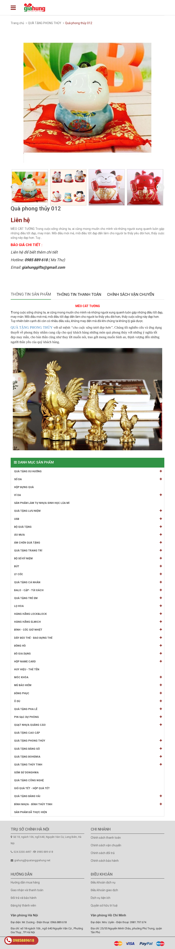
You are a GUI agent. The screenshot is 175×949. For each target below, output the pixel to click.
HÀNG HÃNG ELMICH (27, 621)
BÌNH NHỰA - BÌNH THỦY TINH (33, 804)
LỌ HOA (19, 606)
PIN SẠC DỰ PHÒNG (26, 717)
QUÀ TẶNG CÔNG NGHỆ (29, 780)
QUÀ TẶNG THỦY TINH (28, 764)
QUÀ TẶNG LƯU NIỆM (27, 510)
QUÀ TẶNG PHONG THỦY (44, 23)
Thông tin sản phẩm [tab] (31, 294)
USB (16, 519)
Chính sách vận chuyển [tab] (130, 294)
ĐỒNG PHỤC (21, 693)
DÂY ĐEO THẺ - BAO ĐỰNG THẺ (33, 637)
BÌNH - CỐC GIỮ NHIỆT (28, 629)
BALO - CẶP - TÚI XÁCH (29, 590)
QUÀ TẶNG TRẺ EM (26, 598)
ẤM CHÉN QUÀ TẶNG (27, 542)
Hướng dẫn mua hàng (25, 882)
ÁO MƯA (19, 534)
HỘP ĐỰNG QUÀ (24, 487)
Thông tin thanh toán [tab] (79, 294)
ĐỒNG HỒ (20, 645)
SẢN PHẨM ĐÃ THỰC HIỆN (30, 812)
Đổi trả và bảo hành (23, 897)
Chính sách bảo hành (105, 860)
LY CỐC (18, 574)
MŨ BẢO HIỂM (22, 685)
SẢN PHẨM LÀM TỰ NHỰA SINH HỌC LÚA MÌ (42, 502)
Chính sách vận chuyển (106, 845)
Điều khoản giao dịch (104, 890)
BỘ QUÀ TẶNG (23, 526)
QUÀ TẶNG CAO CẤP (27, 732)
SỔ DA (18, 479)
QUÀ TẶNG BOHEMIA (27, 756)
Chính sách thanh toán (106, 837)
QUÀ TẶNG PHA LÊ (25, 709)
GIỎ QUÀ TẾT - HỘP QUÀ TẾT (32, 788)
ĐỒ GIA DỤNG (22, 653)
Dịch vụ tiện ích (100, 897)
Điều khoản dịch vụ (103, 882)
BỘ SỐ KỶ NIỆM (23, 558)
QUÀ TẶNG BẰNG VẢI (27, 796)
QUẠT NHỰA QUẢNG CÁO (30, 724)
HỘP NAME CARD (25, 661)
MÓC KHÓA (21, 677)
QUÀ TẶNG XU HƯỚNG (28, 471)
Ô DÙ (17, 701)
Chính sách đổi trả (103, 853)
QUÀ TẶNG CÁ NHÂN (27, 582)
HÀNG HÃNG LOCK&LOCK (30, 613)
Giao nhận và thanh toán (27, 890)
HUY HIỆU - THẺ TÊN (26, 669)
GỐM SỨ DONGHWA (26, 772)
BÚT (16, 566)
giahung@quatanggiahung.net (32, 860)
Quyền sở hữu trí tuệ (104, 905)
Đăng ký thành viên (23, 905)
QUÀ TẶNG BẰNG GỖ (27, 748)
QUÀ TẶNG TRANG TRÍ (28, 550)
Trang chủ (17, 23)
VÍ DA (17, 495)
